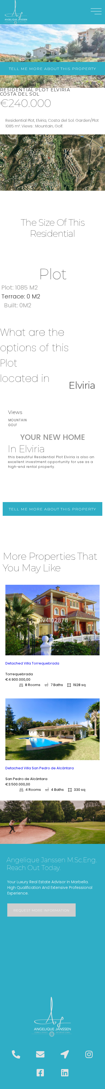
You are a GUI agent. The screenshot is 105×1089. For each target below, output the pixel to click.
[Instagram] (89, 1054)
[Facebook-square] (40, 1073)
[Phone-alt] (16, 1054)
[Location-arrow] (64, 1054)
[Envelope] (40, 1054)
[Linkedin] (64, 1073)
